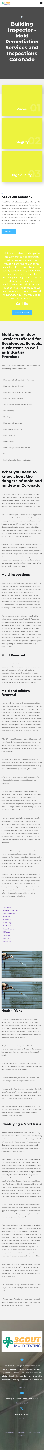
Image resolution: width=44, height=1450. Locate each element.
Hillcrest (6, 932)
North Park (7, 941)
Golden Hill (7, 920)
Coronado (6, 935)
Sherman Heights (9, 913)
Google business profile (11, 910)
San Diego (7, 907)
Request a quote (22, 312)
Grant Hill (6, 917)
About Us (8, 232)
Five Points (7, 938)
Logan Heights (8, 929)
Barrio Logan (7, 923)
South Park (7, 926)
